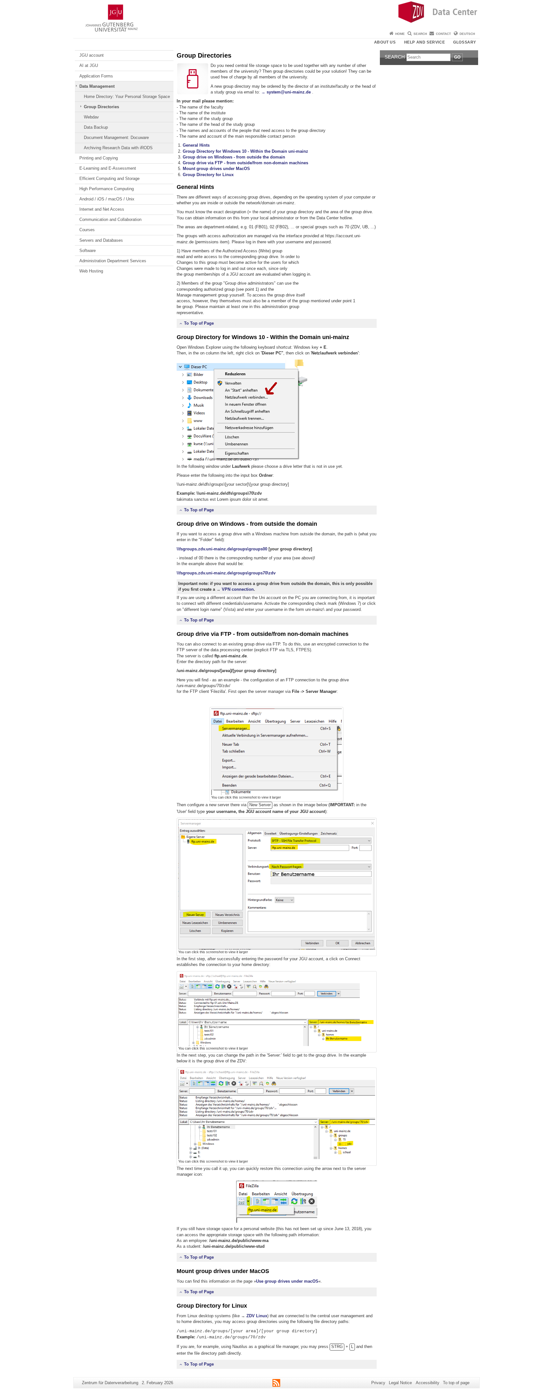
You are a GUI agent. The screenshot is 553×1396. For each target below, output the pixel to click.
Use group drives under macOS (287, 1281)
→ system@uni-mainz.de (286, 92)
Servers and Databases (101, 240)
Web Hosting (91, 271)
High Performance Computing (106, 188)
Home (400, 34)
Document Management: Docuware (116, 137)
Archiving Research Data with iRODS (118, 147)
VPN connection (238, 589)
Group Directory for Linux (208, 174)
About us (385, 42)
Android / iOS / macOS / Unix (106, 199)
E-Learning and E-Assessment (107, 168)
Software (87, 250)
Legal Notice (400, 1382)
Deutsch (467, 34)
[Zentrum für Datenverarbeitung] (276, 14)
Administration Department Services (112, 260)
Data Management (97, 86)
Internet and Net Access (101, 209)
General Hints (196, 145)
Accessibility (427, 1382)
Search (420, 34)
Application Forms (96, 76)
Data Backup (96, 127)
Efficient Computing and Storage (109, 178)
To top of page (456, 1382)
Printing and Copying (98, 158)
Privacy (378, 1382)
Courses (87, 229)
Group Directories (101, 106)
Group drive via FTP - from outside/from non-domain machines (245, 162)
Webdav (91, 117)
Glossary (464, 42)
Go (457, 57)
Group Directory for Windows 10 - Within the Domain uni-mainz (245, 151)
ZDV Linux (256, 1315)
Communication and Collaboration (110, 219)
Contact (443, 34)
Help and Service (424, 42)
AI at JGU (88, 65)
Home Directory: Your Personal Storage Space (127, 96)
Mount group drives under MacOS (216, 168)
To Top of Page (198, 323)
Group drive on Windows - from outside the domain (234, 157)
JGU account (91, 55)
